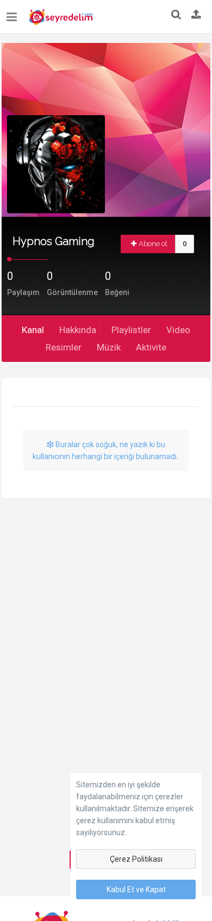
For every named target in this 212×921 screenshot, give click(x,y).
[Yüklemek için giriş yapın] (196, 15)
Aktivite (151, 347)
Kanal (33, 329)
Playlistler (131, 329)
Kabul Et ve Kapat (136, 889)
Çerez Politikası (136, 859)
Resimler (64, 347)
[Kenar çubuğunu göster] (14, 13)
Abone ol (153, 244)
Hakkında (77, 329)
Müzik (109, 347)
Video (178, 329)
